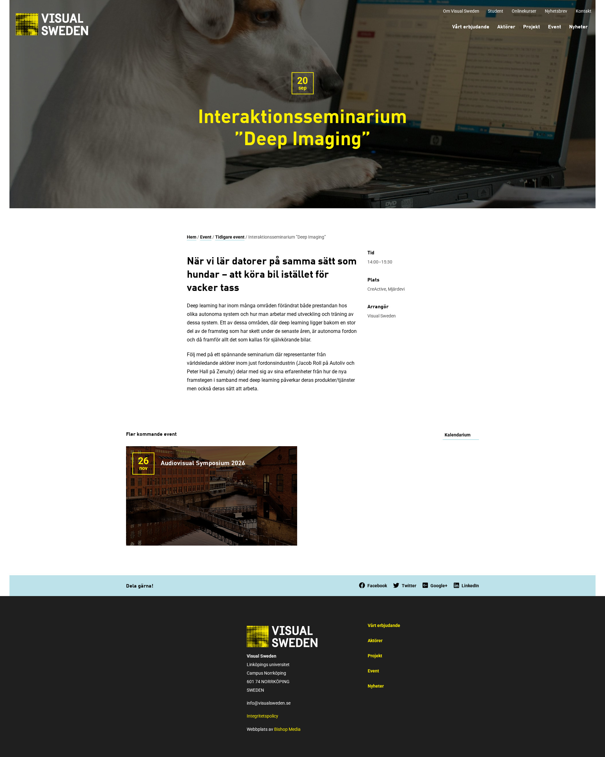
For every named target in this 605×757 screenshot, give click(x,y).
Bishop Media (287, 729)
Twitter (409, 585)
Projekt (375, 656)
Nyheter (376, 686)
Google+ (438, 585)
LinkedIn (470, 585)
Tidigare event (230, 237)
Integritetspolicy (262, 716)
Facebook (377, 585)
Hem (191, 237)
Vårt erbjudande (384, 625)
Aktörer (375, 640)
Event (205, 237)
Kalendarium (457, 435)
